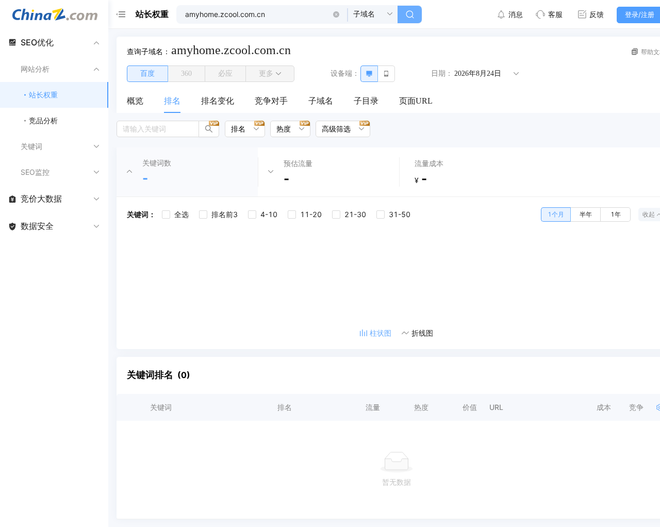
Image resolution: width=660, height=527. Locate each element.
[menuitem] (135, 101)
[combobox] (241, 129)
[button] (336, 14)
